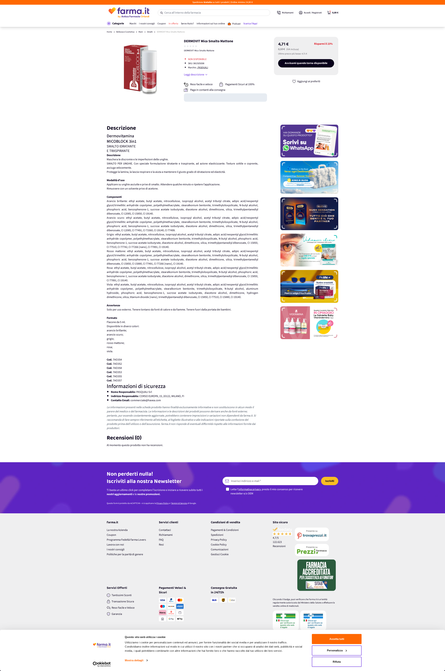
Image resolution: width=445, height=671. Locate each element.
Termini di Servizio (179, 503)
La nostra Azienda (117, 530)
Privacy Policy (162, 503)
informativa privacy (249, 489)
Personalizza (335, 650)
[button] (115, 23)
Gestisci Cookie (220, 554)
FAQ (161, 540)
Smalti (150, 31)
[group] (191, 46)
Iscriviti (329, 481)
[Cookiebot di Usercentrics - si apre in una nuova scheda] (102, 664)
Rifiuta (337, 661)
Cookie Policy (218, 545)
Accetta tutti (336, 638)
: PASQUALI (202, 67)
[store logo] (129, 12)
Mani (141, 31)
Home (109, 31)
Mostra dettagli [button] (134, 660)
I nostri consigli (115, 549)
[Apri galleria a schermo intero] (139, 69)
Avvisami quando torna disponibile (306, 63)
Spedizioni (217, 535)
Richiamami (166, 535)
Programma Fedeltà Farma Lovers (126, 540)
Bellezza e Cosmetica (125, 31)
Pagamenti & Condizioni (225, 530)
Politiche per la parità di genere (125, 554)
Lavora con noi (115, 545)
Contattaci (165, 530)
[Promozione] (309, 141)
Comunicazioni (219, 549)
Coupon (111, 535)
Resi (161, 545)
